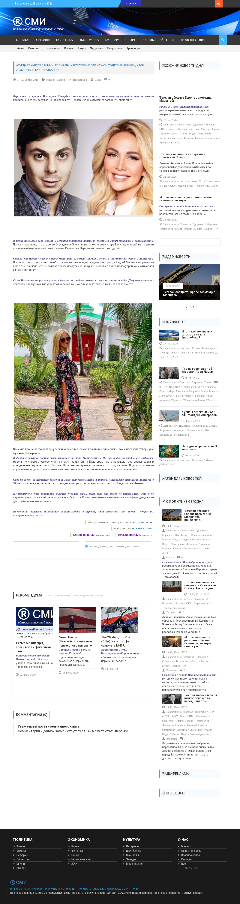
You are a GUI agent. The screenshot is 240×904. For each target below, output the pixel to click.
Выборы (21, 867)
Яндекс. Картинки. (144, 528)
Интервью (132, 846)
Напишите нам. (145, 535)
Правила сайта (190, 855)
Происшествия (192, 39)
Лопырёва (103, 547)
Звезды (131, 859)
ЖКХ (74, 863)
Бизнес (75, 846)
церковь (136, 547)
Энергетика (114, 48)
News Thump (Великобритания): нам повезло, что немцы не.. (76, 641)
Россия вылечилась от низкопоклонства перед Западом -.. (200, 698)
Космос (69, 48)
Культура (112, 39)
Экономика (89, 39)
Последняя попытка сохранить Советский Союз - (182, 155)
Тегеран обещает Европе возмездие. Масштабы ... (189, 293)
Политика (64, 39)
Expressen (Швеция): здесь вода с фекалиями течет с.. (34, 647)
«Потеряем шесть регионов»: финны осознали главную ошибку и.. (197, 641)
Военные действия (157, 39)
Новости (93, 547)
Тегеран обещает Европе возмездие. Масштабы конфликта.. (198, 515)
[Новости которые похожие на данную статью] (83, 595)
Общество (23, 859)
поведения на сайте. (104, 535)
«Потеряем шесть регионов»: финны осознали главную (185, 199)
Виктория (120, 547)
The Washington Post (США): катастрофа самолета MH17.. (116, 641)
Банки (75, 855)
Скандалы (132, 855)
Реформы (22, 855)
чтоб (111, 547)
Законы (21, 850)
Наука (82, 48)
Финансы (77, 850)
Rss (183, 863)
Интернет (34, 48)
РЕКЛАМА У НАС (188, 867)
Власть (21, 846)
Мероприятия (134, 863)
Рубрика (131, 3)
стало (128, 547)
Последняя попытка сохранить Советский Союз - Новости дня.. (200, 585)
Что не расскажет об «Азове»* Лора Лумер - (198, 370)
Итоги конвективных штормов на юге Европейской (197, 334)
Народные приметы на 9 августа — (199, 448)
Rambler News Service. (143, 522)
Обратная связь (191, 850)
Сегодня (43, 39)
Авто (20, 48)
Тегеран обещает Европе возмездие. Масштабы (185, 99)
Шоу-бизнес (133, 850)
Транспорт (133, 48)
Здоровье (96, 48)
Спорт (130, 39)
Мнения (21, 863)
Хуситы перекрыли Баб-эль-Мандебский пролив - (200, 413)
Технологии (52, 48)
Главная (23, 39)
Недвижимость (81, 859)
